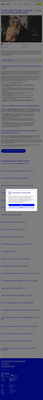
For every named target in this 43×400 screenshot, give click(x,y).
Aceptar (21, 205)
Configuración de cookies (23, 199)
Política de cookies (20, 202)
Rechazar (21, 207)
